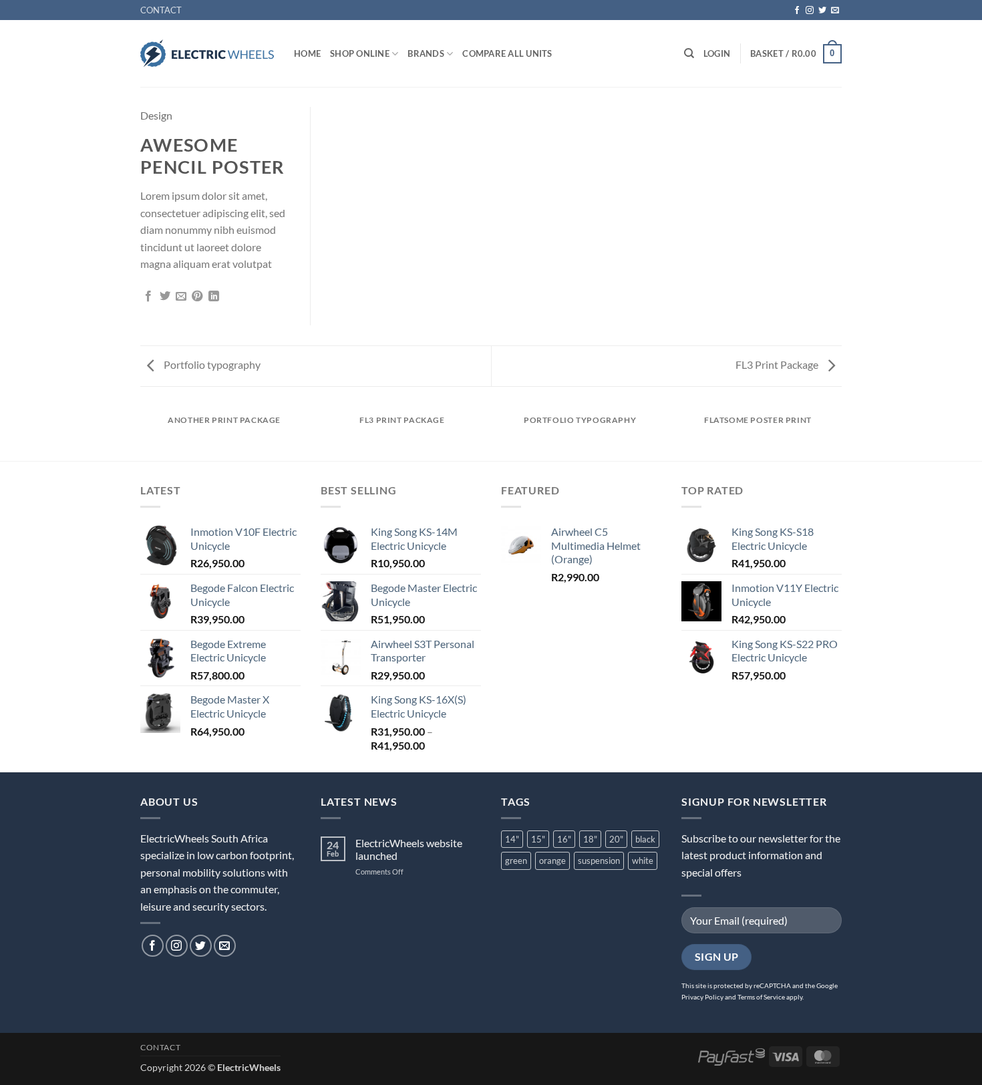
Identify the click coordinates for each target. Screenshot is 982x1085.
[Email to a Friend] (181, 297)
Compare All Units (507, 53)
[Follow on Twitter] (822, 10)
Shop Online (359, 53)
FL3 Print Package (777, 364)
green (516, 860)
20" (616, 839)
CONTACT (161, 10)
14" (512, 839)
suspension (599, 860)
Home (307, 53)
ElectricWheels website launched (408, 849)
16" (564, 839)
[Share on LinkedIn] (213, 297)
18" (590, 839)
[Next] (840, 433)
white (642, 860)
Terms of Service (761, 997)
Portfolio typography (211, 364)
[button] (716, 53)
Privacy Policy (702, 997)
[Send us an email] (835, 10)
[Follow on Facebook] (797, 10)
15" (538, 839)
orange (552, 860)
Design (156, 115)
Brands (425, 53)
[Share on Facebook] (148, 297)
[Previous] (143, 433)
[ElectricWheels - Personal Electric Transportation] (207, 53)
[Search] (689, 53)
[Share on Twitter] (165, 297)
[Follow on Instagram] (810, 10)
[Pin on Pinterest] (197, 297)
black (645, 839)
